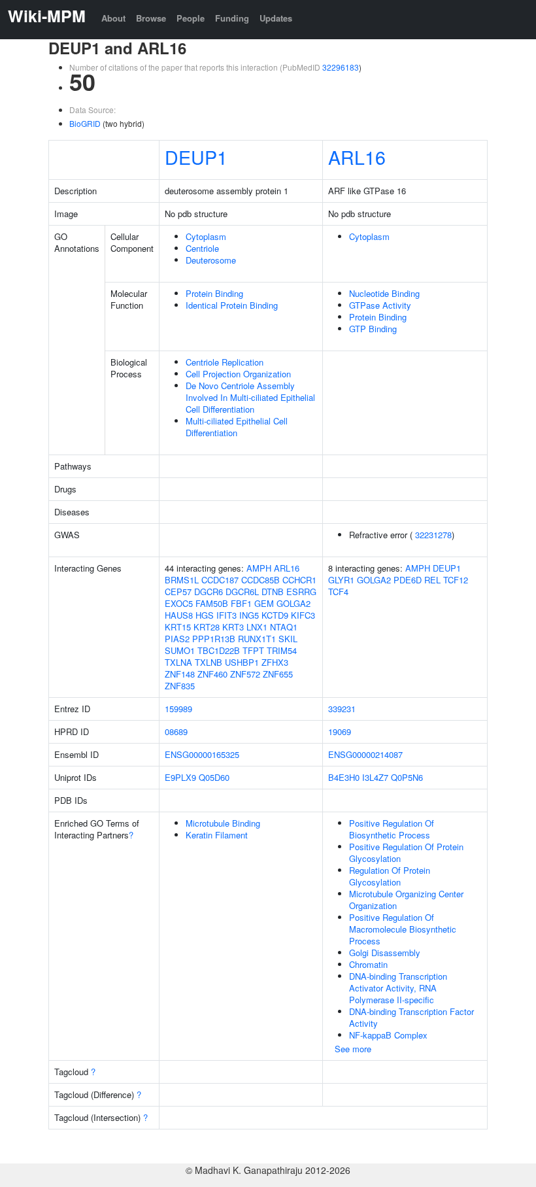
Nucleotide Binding (384, 293)
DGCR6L (242, 591)
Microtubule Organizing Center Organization (406, 899)
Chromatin (368, 964)
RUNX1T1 (257, 638)
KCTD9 (274, 615)
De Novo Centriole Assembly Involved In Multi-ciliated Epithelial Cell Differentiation (250, 397)
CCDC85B (260, 580)
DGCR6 (208, 591)
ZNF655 (278, 674)
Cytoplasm (206, 236)
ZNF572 (245, 674)
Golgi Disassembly (384, 952)
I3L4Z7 (375, 777)
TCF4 (338, 591)
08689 (176, 731)
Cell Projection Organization (238, 374)
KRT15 (178, 627)
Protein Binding (214, 293)
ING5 (249, 615)
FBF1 (241, 603)
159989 (178, 708)
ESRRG (301, 591)
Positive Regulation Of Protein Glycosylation (406, 852)
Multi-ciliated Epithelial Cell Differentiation (237, 427)
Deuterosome (211, 260)
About (113, 18)
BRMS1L (182, 580)
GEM (264, 603)
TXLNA (178, 662)
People (190, 18)
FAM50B (211, 603)
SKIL (287, 638)
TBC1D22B (218, 650)
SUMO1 (180, 650)
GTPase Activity (380, 305)
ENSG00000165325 (202, 754)
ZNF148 (180, 674)
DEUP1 (196, 156)
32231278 (433, 534)
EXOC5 (179, 603)
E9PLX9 (180, 777)
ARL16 (357, 156)
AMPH (258, 568)
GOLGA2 (293, 603)
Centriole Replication (224, 362)
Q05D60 (214, 777)
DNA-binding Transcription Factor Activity (411, 1017)
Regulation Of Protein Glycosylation (389, 876)
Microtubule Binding (223, 823)
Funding (232, 18)
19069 (339, 731)
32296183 (340, 67)
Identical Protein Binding (232, 305)
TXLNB (208, 662)
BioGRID (85, 123)
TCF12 (455, 580)
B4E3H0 (344, 777)
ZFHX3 (274, 662)
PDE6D (408, 580)
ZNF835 (180, 686)
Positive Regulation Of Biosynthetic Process (391, 829)
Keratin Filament (217, 835)
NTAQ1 (283, 627)
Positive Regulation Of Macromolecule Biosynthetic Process (402, 929)
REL (432, 580)
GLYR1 (341, 580)
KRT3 (233, 627)
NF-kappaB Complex (388, 1035)
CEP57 (178, 591)
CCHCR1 (299, 580)
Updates (276, 18)
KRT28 (206, 627)
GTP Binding (373, 328)
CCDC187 (220, 580)
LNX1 (256, 627)
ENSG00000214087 (365, 754)
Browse (151, 18)
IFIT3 (226, 615)
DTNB (272, 591)
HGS (204, 615)
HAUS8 (179, 615)
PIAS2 (177, 638)
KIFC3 (303, 615)
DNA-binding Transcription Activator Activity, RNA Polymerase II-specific (398, 988)
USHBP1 (242, 662)
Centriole (202, 248)
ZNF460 (212, 674)
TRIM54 (282, 650)
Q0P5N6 (407, 777)
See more (353, 1048)
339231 (342, 708)
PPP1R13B (213, 638)
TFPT (253, 650)
